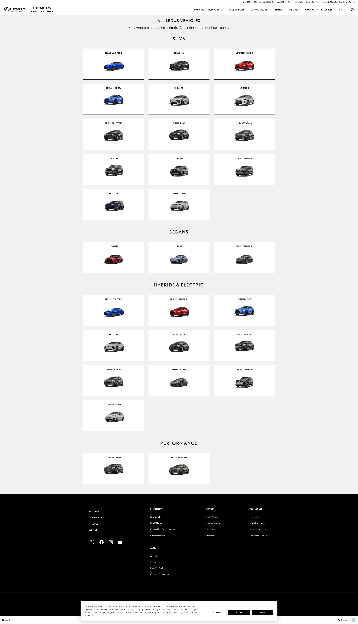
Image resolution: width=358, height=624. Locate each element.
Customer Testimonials (159, 574)
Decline (239, 612)
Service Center (211, 517)
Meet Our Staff (156, 568)
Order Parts (210, 535)
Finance (278, 10)
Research (326, 10)
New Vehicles (215, 10)
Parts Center (210, 529)
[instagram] (110, 542)
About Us (310, 10)
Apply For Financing (258, 523)
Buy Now (199, 10)
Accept (262, 612)
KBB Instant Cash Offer (259, 535)
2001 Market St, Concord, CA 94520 (307, 2)
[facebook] (101, 542)
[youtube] (119, 542)
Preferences (216, 612)
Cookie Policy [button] (151, 613)
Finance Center (256, 517)
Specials (293, 10)
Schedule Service (212, 523)
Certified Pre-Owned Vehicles (162, 529)
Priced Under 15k (157, 535)
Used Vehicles (236, 10)
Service (93, 530)
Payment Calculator (258, 529)
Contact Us (95, 517)
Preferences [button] (89, 615)
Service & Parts (259, 10)
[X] (92, 542)
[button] (352, 9)
